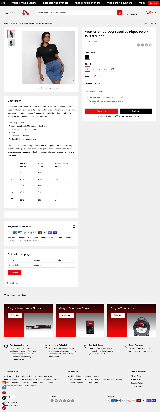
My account (132, 14)
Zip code (61, 260)
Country (11, 260)
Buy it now (136, 111)
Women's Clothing (17, 23)
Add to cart (101, 111)
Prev (145, 23)
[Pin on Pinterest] (142, 45)
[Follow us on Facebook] (52, 400)
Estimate (14, 272)
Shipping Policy (137, 383)
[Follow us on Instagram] (60, 400)
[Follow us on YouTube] (68, 400)
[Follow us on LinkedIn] (72, 400)
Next (152, 23)
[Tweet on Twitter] (146, 45)
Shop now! (153, 3)
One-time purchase (95, 91)
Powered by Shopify (11, 405)
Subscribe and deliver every (99, 97)
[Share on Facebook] (138, 45)
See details (92, 104)
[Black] (87, 57)
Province (36, 260)
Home (6, 23)
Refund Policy (12, 283)
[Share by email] (150, 45)
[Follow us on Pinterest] (64, 400)
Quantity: (88, 83)
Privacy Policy (136, 376)
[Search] (119, 12)
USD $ (8, 397)
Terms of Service (137, 386)
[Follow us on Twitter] (56, 400)
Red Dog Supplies (92, 42)
